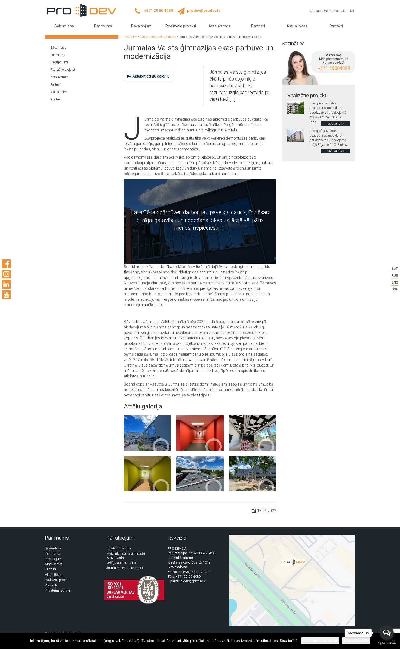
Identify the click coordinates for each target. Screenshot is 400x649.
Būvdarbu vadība (118, 548)
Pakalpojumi (141, 26)
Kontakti (336, 26)
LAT (395, 268)
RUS (395, 275)
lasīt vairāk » (335, 123)
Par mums (103, 26)
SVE (395, 289)
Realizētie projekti (180, 26)
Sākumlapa (64, 26)
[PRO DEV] (81, 10)
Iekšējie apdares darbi (121, 563)
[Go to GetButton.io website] (387, 643)
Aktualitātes (297, 26)
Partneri (258, 26)
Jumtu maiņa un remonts (124, 568)
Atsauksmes (219, 26)
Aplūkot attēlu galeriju (150, 76)
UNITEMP (348, 11)
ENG (395, 282)
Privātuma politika (58, 590)
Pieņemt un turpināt (320, 640)
